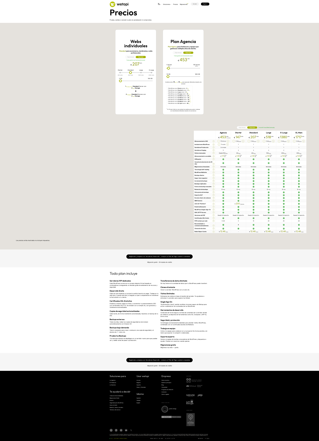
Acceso (195, 4)
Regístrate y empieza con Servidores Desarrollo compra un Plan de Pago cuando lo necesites (159, 256)
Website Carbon (176, 417)
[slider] (130, 72)
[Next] (308, 159)
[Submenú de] (159, 4)
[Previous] (192, 159)
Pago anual (140, 57)
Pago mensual (130, 57)
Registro (205, 4)
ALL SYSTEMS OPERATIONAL (119, 438)
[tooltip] (214, 141)
